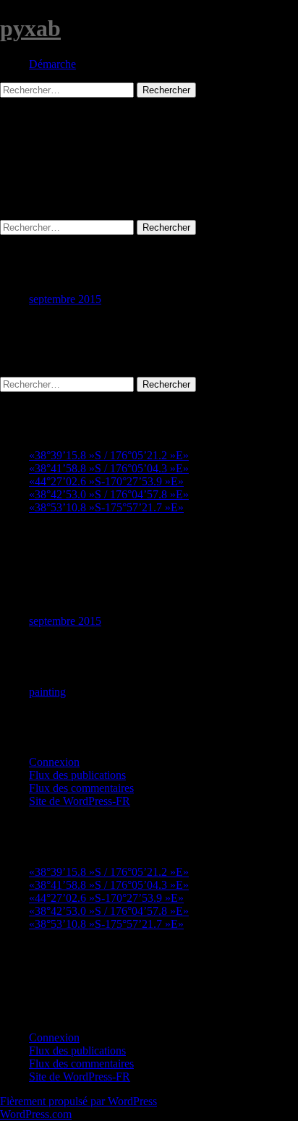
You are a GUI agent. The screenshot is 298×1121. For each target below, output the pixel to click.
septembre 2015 (65, 299)
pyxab (30, 28)
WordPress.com (36, 1114)
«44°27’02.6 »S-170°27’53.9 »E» (106, 481)
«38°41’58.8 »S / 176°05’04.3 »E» (109, 468)
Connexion (54, 762)
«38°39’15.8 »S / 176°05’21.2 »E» (109, 455)
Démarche (52, 64)
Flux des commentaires (81, 788)
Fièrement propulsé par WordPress (78, 1101)
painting (47, 692)
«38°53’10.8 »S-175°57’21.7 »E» (106, 507)
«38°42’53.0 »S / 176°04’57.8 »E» (109, 494)
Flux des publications (77, 775)
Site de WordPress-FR (79, 801)
